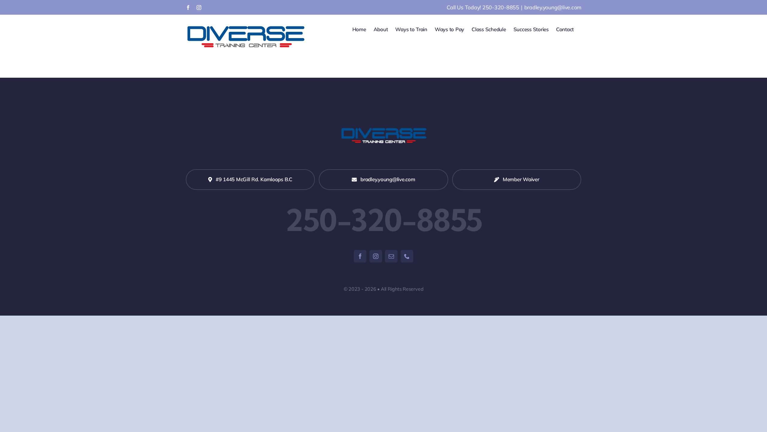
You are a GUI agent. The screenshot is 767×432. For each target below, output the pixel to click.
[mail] (391, 256)
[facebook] (360, 256)
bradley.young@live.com (552, 7)
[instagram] (375, 256)
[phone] (407, 256)
